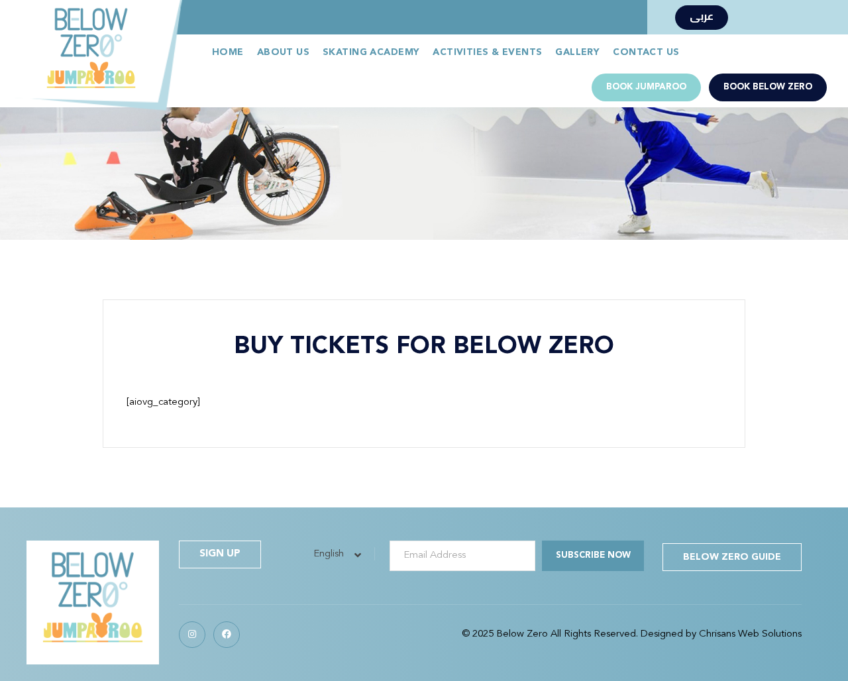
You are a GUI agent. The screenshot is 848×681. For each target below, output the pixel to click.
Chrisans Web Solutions (750, 634)
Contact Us (646, 52)
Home (228, 52)
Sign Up (219, 554)
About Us (283, 52)
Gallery (577, 52)
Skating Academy (371, 52)
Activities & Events (487, 52)
